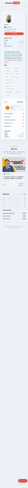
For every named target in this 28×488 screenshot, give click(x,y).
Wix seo (7, 77)
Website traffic (14, 77)
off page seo (16, 71)
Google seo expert (18, 92)
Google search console (10, 83)
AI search (17, 3)
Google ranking (8, 86)
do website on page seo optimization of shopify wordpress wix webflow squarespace (14, 177)
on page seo (7, 68)
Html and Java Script (9, 89)
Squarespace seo (8, 80)
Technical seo (8, 71)
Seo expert (7, 95)
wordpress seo (16, 68)
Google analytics (8, 92)
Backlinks (18, 74)
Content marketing (9, 74)
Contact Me (14, 33)
